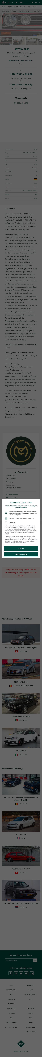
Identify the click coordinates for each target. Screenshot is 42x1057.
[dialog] (21, 528)
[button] (21, 522)
